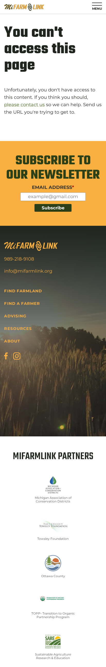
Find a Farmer (22, 303)
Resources (18, 328)
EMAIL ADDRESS (53, 187)
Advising (15, 316)
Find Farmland (23, 290)
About (12, 341)
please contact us (24, 104)
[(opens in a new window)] (6, 355)
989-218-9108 (19, 259)
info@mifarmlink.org (28, 271)
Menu (97, 8)
